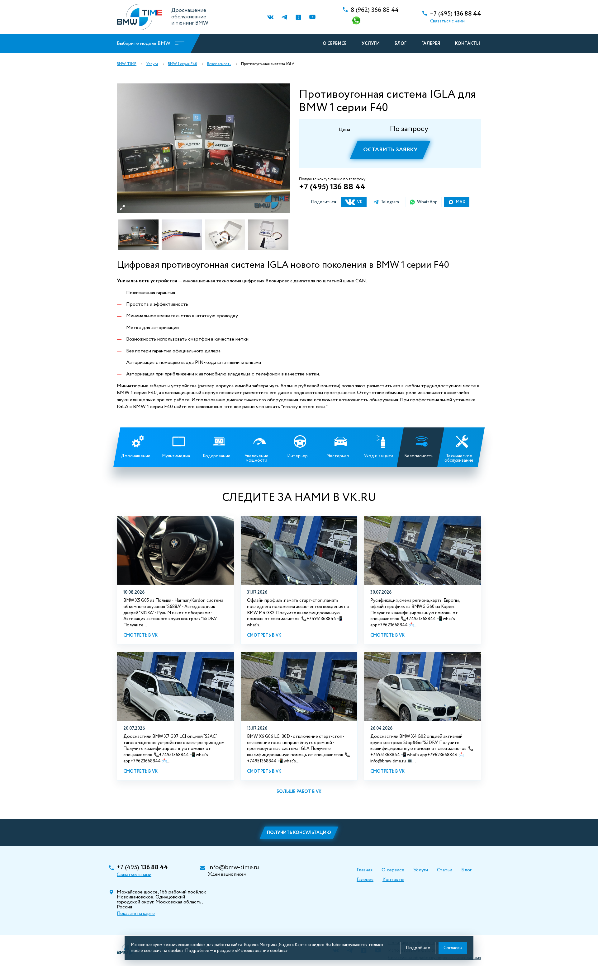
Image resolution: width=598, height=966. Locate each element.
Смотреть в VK (140, 635)
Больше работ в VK (299, 791)
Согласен (453, 948)
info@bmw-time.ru (233, 868)
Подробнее (418, 948)
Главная (365, 870)
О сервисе (335, 43)
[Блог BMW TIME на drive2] (298, 17)
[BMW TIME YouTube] (312, 17)
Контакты (467, 43)
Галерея (430, 43)
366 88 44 (375, 10)
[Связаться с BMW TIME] (357, 21)
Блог (400, 43)
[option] (203, 148)
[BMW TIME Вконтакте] (270, 17)
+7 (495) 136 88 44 (332, 187)
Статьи (444, 870)
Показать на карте (136, 914)
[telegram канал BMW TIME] (284, 17)
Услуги (371, 43)
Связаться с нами (447, 21)
